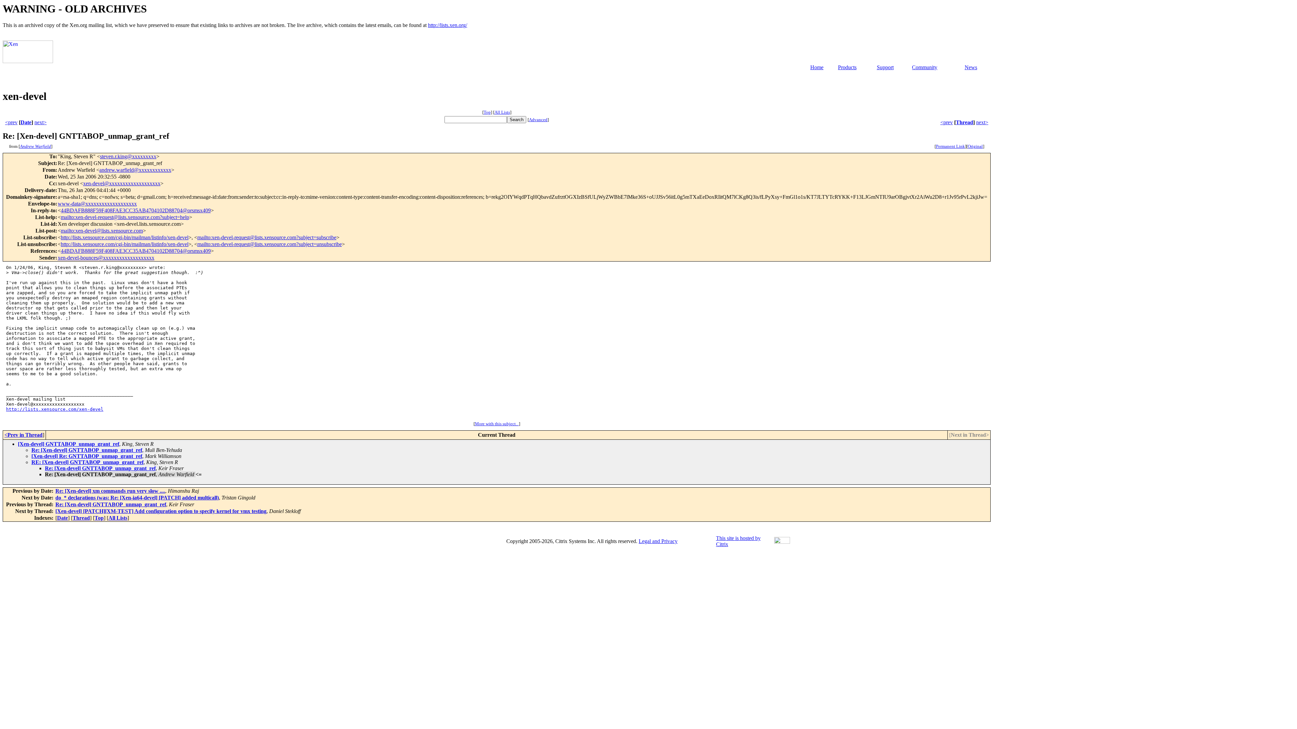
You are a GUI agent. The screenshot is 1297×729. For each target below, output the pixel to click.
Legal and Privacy (658, 541)
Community (924, 67)
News (971, 67)
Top (487, 112)
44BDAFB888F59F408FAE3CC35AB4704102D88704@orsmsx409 (136, 210)
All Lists (502, 112)
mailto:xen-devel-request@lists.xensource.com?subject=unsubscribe (269, 244)
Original (975, 146)
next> (40, 122)
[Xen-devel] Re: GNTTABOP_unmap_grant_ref (86, 456)
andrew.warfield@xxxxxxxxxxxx (135, 170)
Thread (964, 122)
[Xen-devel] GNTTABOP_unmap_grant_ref (68, 444)
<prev (11, 122)
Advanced (538, 119)
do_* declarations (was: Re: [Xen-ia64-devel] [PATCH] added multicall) (137, 498)
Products (847, 67)
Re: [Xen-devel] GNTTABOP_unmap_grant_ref (86, 450)
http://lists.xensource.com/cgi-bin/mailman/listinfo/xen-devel (124, 237)
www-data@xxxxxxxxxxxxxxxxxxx (97, 204)
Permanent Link (950, 146)
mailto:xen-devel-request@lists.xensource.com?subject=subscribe (266, 237)
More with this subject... (497, 423)
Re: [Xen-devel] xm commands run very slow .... (110, 491)
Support (885, 67)
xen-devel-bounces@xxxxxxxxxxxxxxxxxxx (106, 258)
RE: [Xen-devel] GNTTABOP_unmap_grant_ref (87, 462)
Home (816, 67)
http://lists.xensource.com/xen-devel (54, 409)
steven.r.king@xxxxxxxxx (128, 156)
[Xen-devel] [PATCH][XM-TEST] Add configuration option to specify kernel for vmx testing (160, 511)
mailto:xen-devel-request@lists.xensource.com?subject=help (125, 217)
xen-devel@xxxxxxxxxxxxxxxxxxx (121, 183)
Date (26, 122)
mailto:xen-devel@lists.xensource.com (102, 231)
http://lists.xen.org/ (447, 25)
